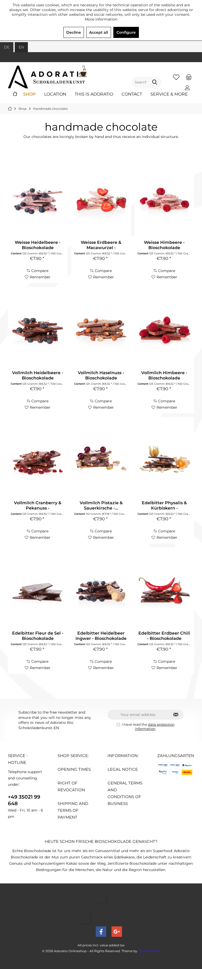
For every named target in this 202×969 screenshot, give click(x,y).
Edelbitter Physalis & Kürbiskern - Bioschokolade (164, 505)
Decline (73, 32)
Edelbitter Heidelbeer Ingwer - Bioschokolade (101, 636)
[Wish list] (176, 77)
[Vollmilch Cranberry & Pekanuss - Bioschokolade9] (37, 459)
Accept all (98, 32)
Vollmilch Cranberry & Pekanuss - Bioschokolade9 (37, 505)
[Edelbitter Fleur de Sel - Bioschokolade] (37, 589)
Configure (126, 32)
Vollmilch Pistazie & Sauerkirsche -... (101, 505)
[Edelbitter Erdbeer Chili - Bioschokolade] (164, 589)
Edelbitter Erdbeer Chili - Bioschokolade (164, 636)
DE (6, 47)
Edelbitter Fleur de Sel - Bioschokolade (37, 636)
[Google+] (117, 931)
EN (21, 47)
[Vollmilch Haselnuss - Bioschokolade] (101, 329)
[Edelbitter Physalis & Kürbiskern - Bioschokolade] (164, 459)
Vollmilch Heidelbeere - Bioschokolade (37, 375)
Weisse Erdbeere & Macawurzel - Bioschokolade (101, 245)
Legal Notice (123, 769)
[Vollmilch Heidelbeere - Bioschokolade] (37, 329)
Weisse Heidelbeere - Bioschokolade (37, 245)
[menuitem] (188, 77)
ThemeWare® (149, 951)
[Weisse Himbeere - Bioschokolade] (164, 199)
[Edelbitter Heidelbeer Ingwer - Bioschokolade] (101, 589)
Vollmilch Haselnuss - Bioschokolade (101, 375)
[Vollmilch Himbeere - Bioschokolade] (164, 329)
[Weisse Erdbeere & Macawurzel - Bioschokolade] (101, 199)
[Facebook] (101, 931)
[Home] (15, 94)
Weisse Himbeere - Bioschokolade (164, 245)
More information (101, 19)
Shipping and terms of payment (73, 810)
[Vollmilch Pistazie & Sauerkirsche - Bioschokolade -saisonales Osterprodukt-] (101, 459)
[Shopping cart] (188, 77)
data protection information (155, 726)
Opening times (74, 769)
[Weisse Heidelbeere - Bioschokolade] (37, 199)
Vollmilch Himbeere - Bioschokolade (164, 375)
